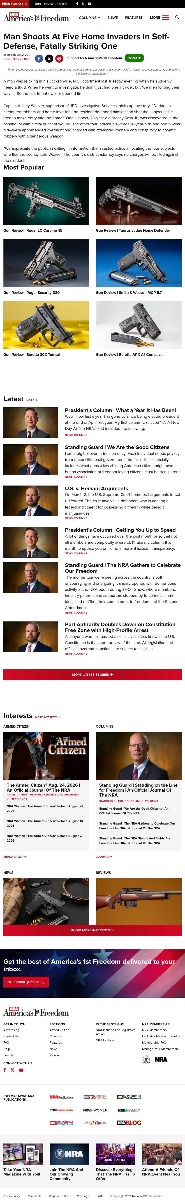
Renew (48, 4)
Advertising (11, 1030)
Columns (88, 17)
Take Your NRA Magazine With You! (21, 1172)
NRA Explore (105, 1040)
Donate (62, 4)
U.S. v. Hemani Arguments (96, 488)
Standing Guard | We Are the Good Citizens (117, 447)
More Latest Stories (110, 674)
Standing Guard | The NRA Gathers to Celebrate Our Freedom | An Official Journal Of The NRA (137, 825)
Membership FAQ (154, 1042)
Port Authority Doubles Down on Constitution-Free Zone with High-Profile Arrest (121, 627)
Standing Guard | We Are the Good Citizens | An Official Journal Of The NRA (134, 811)
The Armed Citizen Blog (45, 794)
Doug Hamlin (134, 801)
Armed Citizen (16, 726)
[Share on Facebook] (39, 56)
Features (134, 17)
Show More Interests (112, 930)
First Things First (16, 59)
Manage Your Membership (160, 1049)
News (113, 17)
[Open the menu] (165, 17)
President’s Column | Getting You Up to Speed (120, 530)
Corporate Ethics (59, 1196)
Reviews (103, 872)
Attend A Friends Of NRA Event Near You (161, 1172)
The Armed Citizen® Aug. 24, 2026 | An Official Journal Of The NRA (43, 787)
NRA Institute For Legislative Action (115, 1032)
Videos (54, 1055)
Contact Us (11, 1036)
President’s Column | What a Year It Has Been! (120, 410)
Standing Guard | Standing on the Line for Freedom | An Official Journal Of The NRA (138, 790)
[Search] (177, 17)
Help (6, 1049)
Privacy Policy (11, 1196)
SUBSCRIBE (26, 982)
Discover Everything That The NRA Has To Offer (115, 1174)
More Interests (46, 717)
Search (8, 1055)
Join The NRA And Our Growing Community (66, 1174)
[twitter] (49, 56)
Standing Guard (111, 801)
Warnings (83, 1196)
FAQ (6, 1042)
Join (38, 4)
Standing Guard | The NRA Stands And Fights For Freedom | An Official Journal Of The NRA (134, 840)
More (30, 400)
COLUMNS (151, 801)
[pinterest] (59, 56)
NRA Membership (154, 1030)
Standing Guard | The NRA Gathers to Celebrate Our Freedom (123, 568)
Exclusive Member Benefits (161, 1036)
